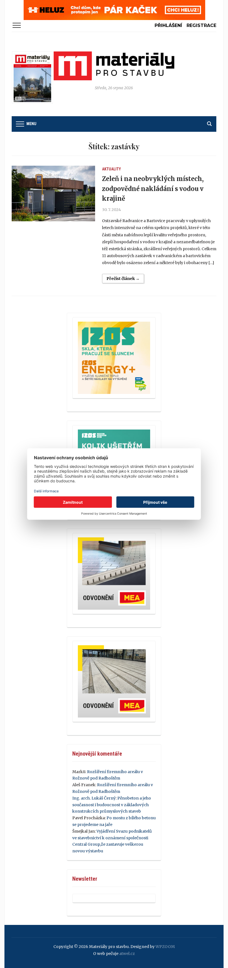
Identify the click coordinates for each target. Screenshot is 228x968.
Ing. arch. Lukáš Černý (94, 798)
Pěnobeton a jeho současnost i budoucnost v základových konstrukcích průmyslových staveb (111, 805)
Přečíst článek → (123, 278)
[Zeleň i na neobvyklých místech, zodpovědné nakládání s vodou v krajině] (53, 193)
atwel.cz (127, 953)
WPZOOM (165, 946)
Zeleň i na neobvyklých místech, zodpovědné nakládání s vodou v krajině (153, 188)
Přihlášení (168, 25)
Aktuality (111, 169)
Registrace (201, 25)
